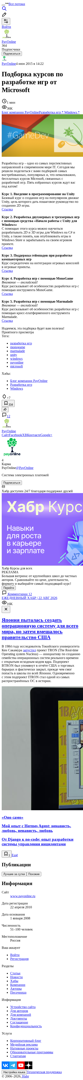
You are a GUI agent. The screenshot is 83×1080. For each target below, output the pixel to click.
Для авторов (19, 1011)
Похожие (34, 874)
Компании (17, 985)
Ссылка (7, 209)
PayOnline (9, 63)
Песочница (18, 992)
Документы (18, 1018)
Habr (25, 1076)
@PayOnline (24, 468)
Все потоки (17, 4)
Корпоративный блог (25, 1040)
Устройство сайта (23, 1007)
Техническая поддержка (44, 1072)
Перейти (8, 587)
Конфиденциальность (26, 1026)
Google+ (46, 435)
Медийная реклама (24, 1044)
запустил (29, 650)
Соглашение (19, 1022)
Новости (16, 977)
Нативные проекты (24, 1048)
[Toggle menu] (3, 5)
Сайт (5, 435)
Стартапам (18, 1056)
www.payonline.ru (22, 896)
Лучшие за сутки (14, 874)
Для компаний (20, 1014)
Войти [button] (6, 27)
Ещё (15, 855)
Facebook (15, 435)
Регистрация (19, 959)
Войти (15, 955)
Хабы (14, 981)
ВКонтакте (32, 435)
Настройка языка (14, 1072)
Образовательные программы (31, 1052)
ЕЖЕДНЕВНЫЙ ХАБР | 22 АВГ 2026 (29, 598)
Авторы (16, 988)
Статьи (15, 973)
